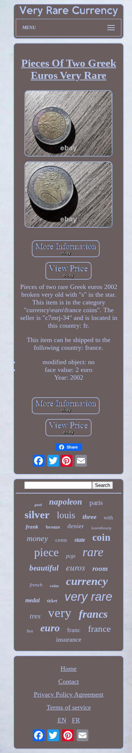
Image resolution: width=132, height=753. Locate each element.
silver (37, 514)
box (30, 631)
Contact (68, 681)
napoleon (65, 501)
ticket (52, 600)
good (38, 505)
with (108, 517)
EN (62, 720)
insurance (68, 639)
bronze (53, 527)
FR (76, 720)
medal (32, 600)
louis (66, 515)
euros (75, 567)
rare (92, 552)
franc (74, 630)
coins (54, 585)
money (37, 538)
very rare (88, 596)
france (99, 629)
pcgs (70, 556)
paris (96, 502)
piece (46, 552)
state (79, 540)
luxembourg (101, 528)
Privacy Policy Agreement (68, 694)
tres (35, 616)
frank (32, 527)
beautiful (44, 568)
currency (87, 581)
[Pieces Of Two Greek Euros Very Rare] (69, 124)
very (60, 613)
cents (61, 540)
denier (75, 526)
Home (68, 668)
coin (101, 537)
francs (93, 614)
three (89, 516)
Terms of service (69, 707)
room (100, 568)
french (36, 585)
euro (50, 628)
